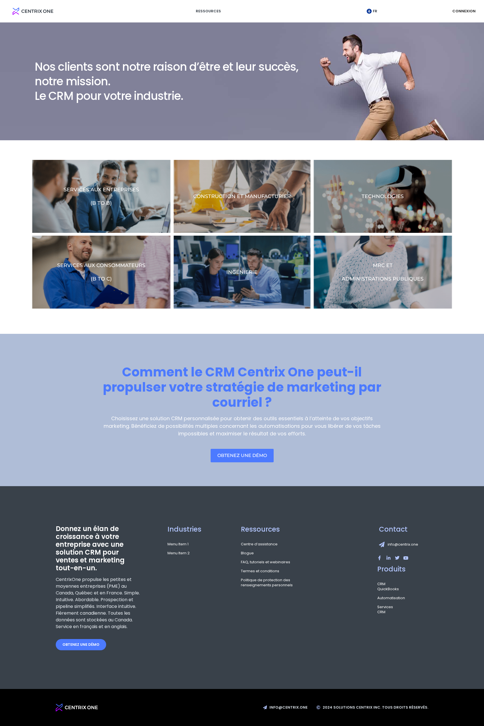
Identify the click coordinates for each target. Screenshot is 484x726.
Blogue (247, 553)
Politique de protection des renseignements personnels (267, 583)
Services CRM (383, 610)
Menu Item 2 (178, 553)
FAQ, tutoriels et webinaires (265, 562)
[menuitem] (373, 11)
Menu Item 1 (178, 544)
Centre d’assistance (259, 544)
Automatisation (383, 598)
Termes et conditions (260, 571)
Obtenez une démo (80, 644)
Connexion (464, 11)
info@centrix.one (403, 544)
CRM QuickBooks (383, 587)
